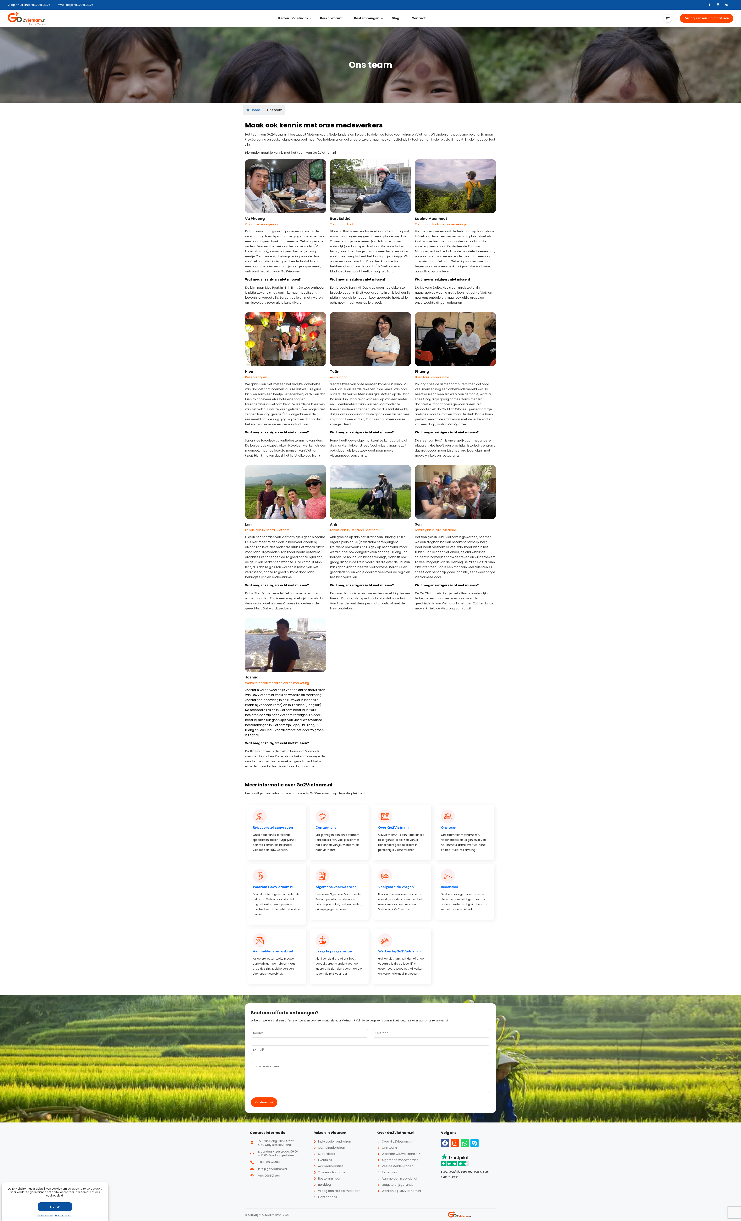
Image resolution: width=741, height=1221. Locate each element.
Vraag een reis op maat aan (707, 18)
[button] (668, 18)
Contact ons (326, 827)
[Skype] (474, 1143)
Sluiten (55, 1207)
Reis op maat (331, 18)
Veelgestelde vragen (396, 887)
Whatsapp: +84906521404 (76, 5)
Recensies (449, 887)
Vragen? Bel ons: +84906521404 (29, 5)
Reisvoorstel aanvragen (273, 827)
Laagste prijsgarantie (334, 951)
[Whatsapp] (465, 1143)
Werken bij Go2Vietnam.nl (400, 951)
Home (255, 110)
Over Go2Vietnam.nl (395, 827)
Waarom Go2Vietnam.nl (273, 887)
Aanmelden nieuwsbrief (273, 951)
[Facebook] (445, 1143)
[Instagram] (455, 1143)
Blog (395, 18)
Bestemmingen (366, 18)
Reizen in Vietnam (293, 18)
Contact (419, 18)
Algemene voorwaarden (336, 887)
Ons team (449, 827)
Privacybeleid (45, 1215)
